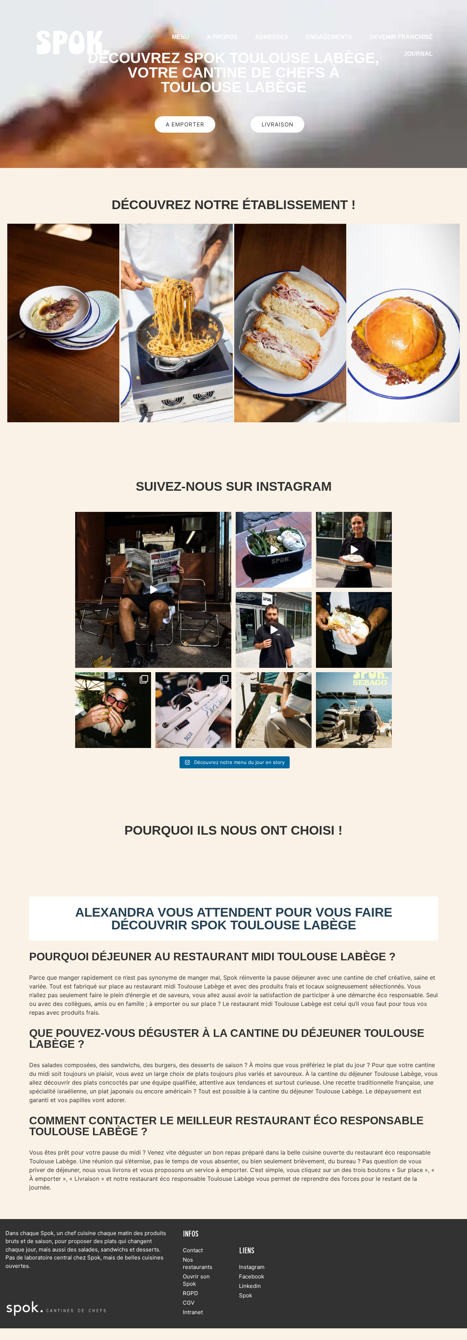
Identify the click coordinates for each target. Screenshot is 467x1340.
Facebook (251, 1276)
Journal (418, 54)
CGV (188, 1302)
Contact (193, 1250)
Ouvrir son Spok (196, 1280)
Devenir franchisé (401, 37)
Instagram (252, 1266)
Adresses (271, 37)
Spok (245, 1295)
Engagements (329, 37)
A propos (222, 37)
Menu (180, 37)
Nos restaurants (197, 1263)
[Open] (153, 590)
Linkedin (250, 1285)
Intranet (193, 1312)
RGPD (190, 1293)
